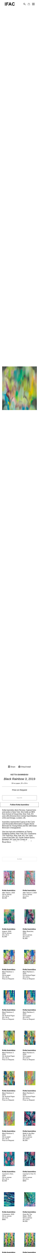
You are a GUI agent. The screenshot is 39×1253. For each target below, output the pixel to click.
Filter (19, 859)
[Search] (24, 4)
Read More (6, 842)
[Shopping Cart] (29, 4)
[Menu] (33, 4)
